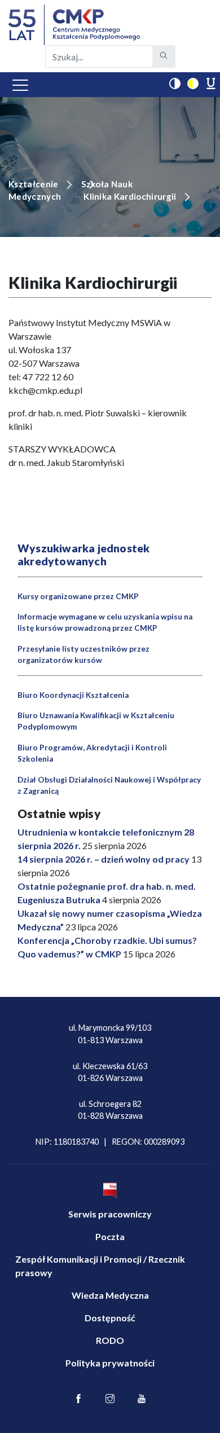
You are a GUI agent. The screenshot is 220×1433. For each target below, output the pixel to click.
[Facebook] (78, 1399)
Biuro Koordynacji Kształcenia (73, 695)
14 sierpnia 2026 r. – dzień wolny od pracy (103, 859)
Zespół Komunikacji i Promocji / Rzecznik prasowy (100, 1266)
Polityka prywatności (110, 1362)
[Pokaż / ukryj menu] (20, 84)
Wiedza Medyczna (110, 1295)
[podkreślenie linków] (211, 83)
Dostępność (110, 1317)
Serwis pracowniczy (110, 1213)
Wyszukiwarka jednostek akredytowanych (83, 555)
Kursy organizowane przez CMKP (78, 596)
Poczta (110, 1236)
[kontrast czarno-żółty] (193, 83)
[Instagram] (110, 1399)
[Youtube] (141, 1399)
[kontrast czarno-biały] (175, 83)
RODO (110, 1340)
